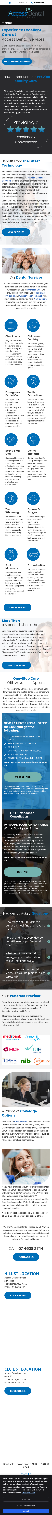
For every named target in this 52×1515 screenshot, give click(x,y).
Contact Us (26, 1257)
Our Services (17, 608)
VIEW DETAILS (23, 777)
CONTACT (23, 872)
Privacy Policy (28, 1493)
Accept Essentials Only (26, 1505)
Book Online (18, 1295)
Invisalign (10, 296)
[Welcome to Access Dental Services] (26, 17)
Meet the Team (16, 666)
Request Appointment (19, 3)
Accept (26, 1511)
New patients (40, 299)
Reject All (26, 1499)
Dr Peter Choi (34, 289)
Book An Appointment (17, 64)
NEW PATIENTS (16, 232)
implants (40, 293)
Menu (8, 23)
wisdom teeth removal (30, 296)
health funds (20, 1121)
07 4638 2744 (39, 3)
